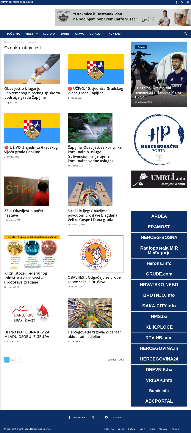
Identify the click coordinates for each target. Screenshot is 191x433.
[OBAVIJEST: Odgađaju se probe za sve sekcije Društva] (96, 254)
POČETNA (13, 33)
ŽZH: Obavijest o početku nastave (26, 213)
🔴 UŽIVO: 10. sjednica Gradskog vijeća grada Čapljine (95, 90)
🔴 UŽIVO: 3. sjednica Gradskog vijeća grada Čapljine (31, 149)
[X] (182, 2)
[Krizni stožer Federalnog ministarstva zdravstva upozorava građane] (32, 252)
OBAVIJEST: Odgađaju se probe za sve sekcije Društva (94, 279)
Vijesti (29, 33)
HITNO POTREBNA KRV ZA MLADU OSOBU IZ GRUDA (26, 334)
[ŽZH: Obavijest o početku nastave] (32, 191)
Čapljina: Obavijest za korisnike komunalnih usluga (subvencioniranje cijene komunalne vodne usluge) (95, 154)
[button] (185, 34)
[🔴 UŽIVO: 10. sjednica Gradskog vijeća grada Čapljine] (96, 69)
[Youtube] (188, 2)
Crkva (79, 33)
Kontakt (115, 33)
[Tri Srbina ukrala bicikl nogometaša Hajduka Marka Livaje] (159, 74)
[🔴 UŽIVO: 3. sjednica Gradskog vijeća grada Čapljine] (32, 128)
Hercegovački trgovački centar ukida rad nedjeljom (94, 334)
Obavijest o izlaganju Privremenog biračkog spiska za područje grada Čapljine (32, 93)
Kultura (49, 33)
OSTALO (94, 33)
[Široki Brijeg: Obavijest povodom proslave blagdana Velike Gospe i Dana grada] (96, 191)
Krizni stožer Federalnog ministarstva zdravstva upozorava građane (25, 278)
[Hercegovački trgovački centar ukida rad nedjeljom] (96, 313)
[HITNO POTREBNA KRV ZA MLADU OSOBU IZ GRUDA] (32, 313)
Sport (65, 33)
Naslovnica (8, 42)
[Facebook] (176, 2)
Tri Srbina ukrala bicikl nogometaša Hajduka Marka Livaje (158, 92)
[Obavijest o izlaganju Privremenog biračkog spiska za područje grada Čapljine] (32, 69)
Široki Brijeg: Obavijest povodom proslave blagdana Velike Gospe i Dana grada (92, 215)
